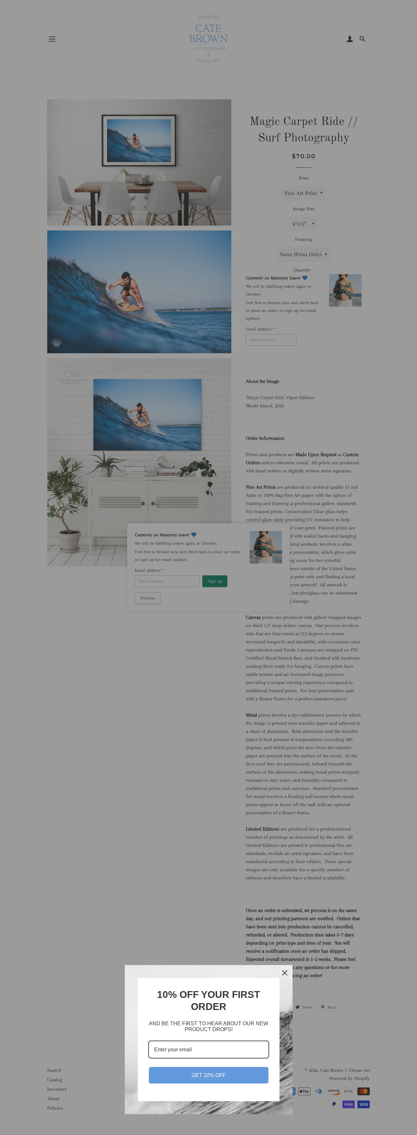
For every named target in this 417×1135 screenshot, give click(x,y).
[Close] (285, 973)
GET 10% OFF (209, 1075)
